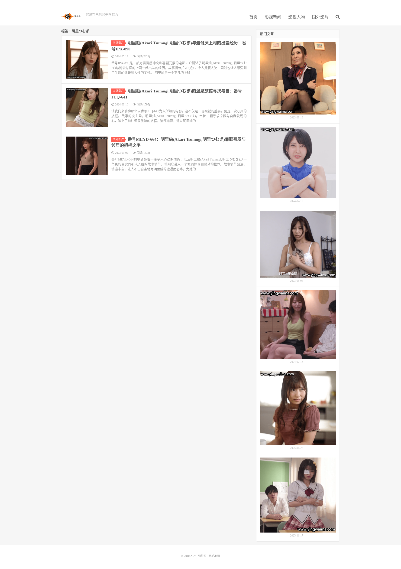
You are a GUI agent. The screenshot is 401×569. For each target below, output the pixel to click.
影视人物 (296, 17)
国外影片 (320, 17)
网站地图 (214, 556)
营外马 (71, 16)
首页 (253, 17)
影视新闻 (273, 17)
